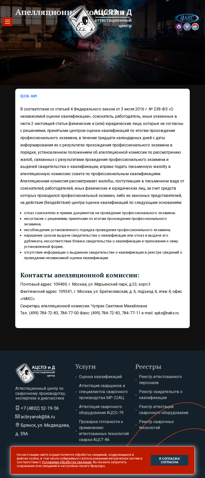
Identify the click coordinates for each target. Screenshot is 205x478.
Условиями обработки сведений (67, 462)
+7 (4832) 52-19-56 (39, 408)
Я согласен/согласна (169, 460)
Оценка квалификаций (100, 376)
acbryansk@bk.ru (37, 416)
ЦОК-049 (28, 95)
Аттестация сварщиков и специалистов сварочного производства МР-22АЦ (103, 391)
